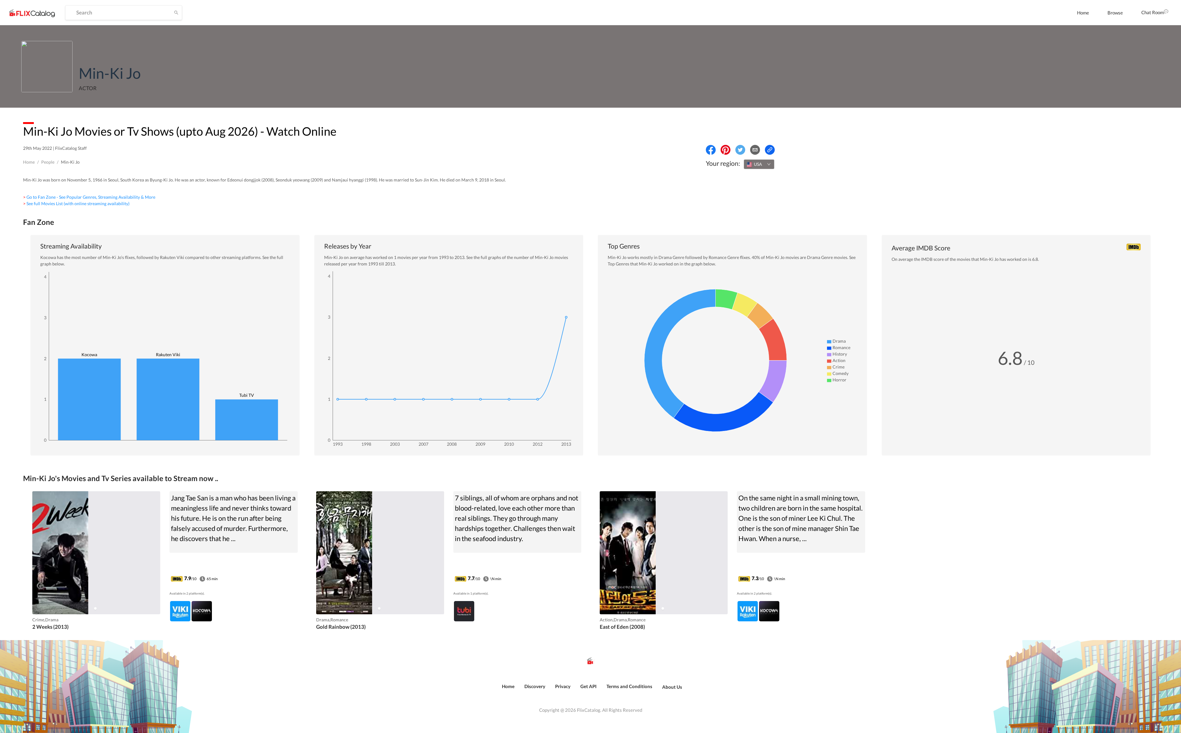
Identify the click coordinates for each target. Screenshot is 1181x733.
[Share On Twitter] (740, 150)
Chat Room (1152, 12)
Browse (1115, 12)
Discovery (534, 686)
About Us (672, 687)
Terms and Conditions (629, 686)
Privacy (563, 686)
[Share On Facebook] (711, 150)
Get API (588, 686)
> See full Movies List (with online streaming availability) (76, 203)
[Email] (755, 150)
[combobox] (759, 164)
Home (1083, 12)
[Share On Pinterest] (725, 150)
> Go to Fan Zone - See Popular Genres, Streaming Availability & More (89, 197)
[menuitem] (1083, 12)
